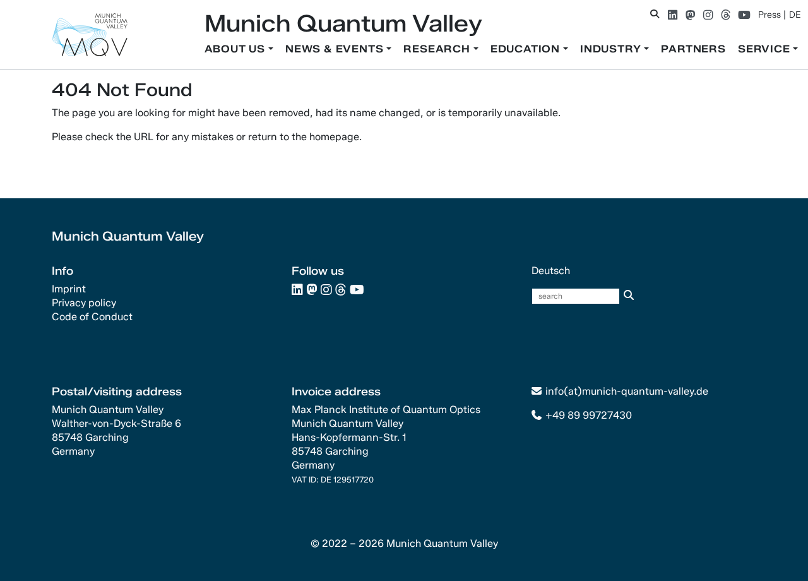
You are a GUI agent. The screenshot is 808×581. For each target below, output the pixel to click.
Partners (693, 49)
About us (236, 49)
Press (769, 14)
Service (765, 49)
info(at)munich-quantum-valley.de (626, 391)
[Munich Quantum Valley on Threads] (725, 14)
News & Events (335, 49)
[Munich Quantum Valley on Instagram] (708, 14)
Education (526, 49)
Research (438, 49)
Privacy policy (84, 303)
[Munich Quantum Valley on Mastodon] (690, 14)
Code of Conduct (92, 317)
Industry (612, 49)
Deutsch (551, 271)
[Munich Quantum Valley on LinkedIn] (672, 14)
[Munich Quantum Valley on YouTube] (744, 14)
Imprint (69, 289)
